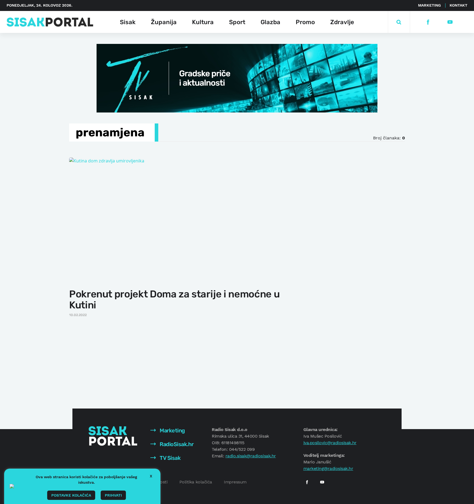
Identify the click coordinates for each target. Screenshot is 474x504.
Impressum (235, 482)
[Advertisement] (346, 238)
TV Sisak (170, 458)
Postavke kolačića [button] (71, 495)
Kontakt (458, 5)
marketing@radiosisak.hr (328, 468)
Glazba (270, 22)
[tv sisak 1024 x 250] (237, 78)
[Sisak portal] (50, 22)
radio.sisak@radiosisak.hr (250, 455)
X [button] (151, 476)
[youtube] (449, 22)
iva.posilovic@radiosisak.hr (330, 442)
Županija (164, 22)
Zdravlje (342, 22)
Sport (237, 22)
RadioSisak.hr (176, 444)
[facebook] (427, 22)
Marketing (429, 5)
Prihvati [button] (113, 495)
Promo (305, 22)
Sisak (128, 22)
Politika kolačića (195, 482)
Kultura (203, 22)
